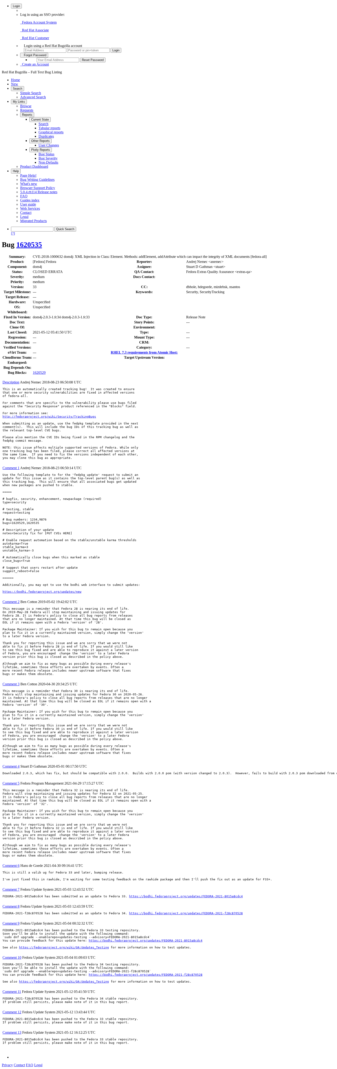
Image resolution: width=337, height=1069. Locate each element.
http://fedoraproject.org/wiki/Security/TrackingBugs (49, 416)
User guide (28, 204)
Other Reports (40, 141)
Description (11, 382)
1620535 (29, 244)
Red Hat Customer (34, 38)
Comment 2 (11, 602)
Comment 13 (12, 1032)
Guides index (29, 200)
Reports (27, 114)
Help (16, 171)
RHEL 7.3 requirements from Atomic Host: (144, 352)
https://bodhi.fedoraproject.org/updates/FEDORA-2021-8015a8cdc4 (186, 896)
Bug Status (46, 154)
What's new (28, 184)
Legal (24, 217)
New (14, 84)
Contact (25, 213)
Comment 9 (11, 923)
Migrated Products (33, 221)
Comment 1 (11, 468)
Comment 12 (12, 1012)
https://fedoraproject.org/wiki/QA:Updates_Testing (64, 947)
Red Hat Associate (34, 30)
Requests (26, 110)
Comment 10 (12, 957)
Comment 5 (11, 783)
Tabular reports (49, 128)
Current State (40, 119)
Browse (25, 106)
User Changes (49, 145)
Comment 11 (12, 992)
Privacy (7, 1065)
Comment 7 (11, 889)
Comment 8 (11, 906)
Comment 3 (11, 684)
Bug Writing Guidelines (37, 180)
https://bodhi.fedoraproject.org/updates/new (42, 591)
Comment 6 (11, 866)
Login (16, 6)
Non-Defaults (48, 162)
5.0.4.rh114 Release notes (38, 192)
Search (17, 88)
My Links (19, 101)
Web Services (30, 208)
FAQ (24, 196)
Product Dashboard (34, 166)
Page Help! (28, 175)
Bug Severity (48, 158)
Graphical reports (51, 132)
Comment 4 (11, 766)
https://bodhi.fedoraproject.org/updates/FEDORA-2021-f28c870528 (186, 913)
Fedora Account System (38, 22)
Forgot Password (34, 55)
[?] (13, 233)
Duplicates (46, 136)
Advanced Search (33, 97)
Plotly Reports (40, 150)
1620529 (39, 373)
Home (15, 80)
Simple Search (30, 93)
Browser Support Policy (37, 188)
